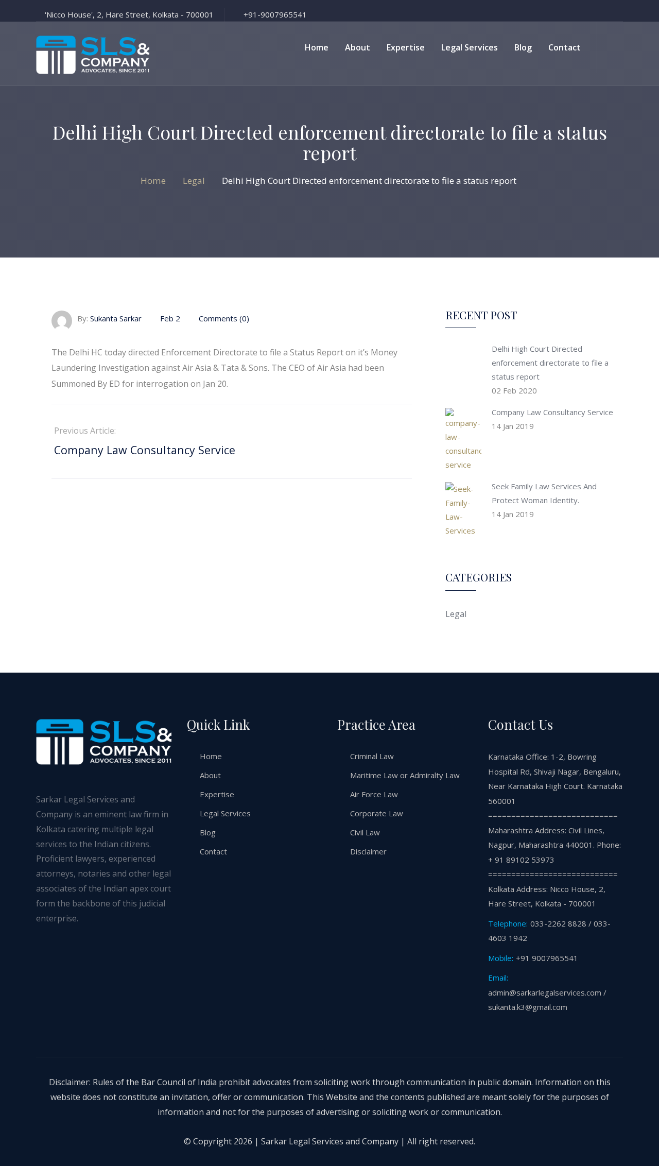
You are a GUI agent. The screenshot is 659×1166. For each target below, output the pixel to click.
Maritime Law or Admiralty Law (405, 775)
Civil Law (365, 832)
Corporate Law (376, 813)
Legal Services (469, 47)
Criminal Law (372, 756)
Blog (523, 47)
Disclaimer (368, 851)
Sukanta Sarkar (116, 318)
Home (316, 47)
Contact (564, 47)
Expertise (406, 47)
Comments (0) (223, 318)
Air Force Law (374, 794)
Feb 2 (170, 318)
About (357, 47)
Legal (455, 614)
